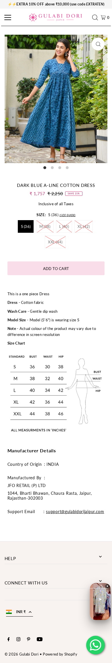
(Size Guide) (67, 215)
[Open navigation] (7, 17)
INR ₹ (21, 611)
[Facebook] (8, 640)
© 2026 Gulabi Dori (22, 654)
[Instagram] (18, 640)
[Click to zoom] (98, 44)
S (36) (26, 226)
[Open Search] (96, 17)
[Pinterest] (28, 640)
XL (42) (84, 226)
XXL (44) (55, 242)
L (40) (64, 226)
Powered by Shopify (60, 654)
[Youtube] (40, 640)
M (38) (45, 226)
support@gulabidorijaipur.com (75, 511)
